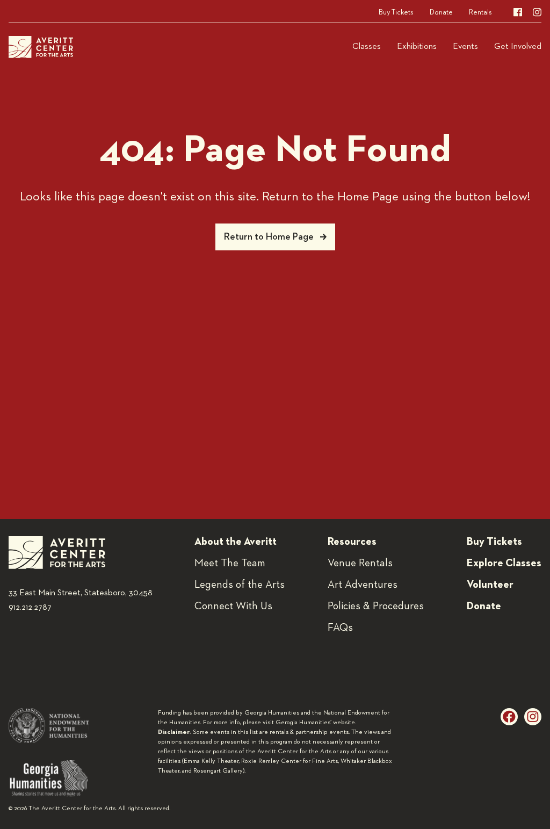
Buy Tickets (396, 12)
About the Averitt (235, 541)
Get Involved (517, 46)
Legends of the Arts (239, 584)
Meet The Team (229, 563)
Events (465, 46)
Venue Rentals (360, 563)
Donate (441, 12)
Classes (366, 46)
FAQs (340, 627)
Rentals (480, 12)
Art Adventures (362, 584)
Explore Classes (504, 563)
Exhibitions (417, 46)
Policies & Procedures (376, 606)
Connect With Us (233, 606)
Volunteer (490, 584)
